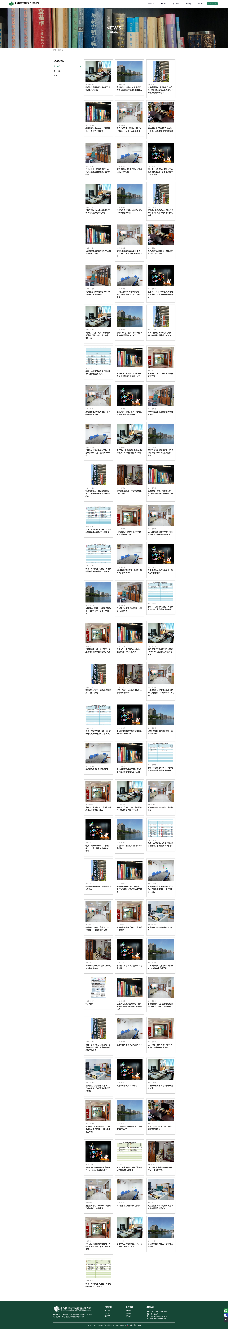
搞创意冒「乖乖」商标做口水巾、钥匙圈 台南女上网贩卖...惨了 (160, 493)
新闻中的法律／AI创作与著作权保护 (160, 808)
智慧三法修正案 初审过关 (127, 1086)
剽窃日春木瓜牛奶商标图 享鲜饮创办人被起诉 (98, 413)
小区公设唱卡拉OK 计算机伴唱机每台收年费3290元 (98, 808)
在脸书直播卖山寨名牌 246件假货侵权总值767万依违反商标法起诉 (160, 452)
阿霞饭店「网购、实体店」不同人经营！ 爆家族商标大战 (98, 928)
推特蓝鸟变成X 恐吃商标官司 (97, 769)
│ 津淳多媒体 (138, 1325)
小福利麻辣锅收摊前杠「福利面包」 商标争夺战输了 (98, 129)
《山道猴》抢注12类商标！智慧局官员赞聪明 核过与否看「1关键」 (161, 692)
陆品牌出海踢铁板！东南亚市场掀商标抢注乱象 (98, 88)
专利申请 (128, 1310)
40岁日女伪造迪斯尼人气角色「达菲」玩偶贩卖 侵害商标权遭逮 (160, 131)
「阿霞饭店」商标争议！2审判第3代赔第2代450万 (129, 533)
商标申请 (128, 1313)
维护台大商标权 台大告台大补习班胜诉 (129, 967)
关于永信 (151, 4)
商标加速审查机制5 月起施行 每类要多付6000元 (129, 571)
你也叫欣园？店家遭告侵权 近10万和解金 (160, 732)
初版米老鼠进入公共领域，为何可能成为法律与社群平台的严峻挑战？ (129, 1006)
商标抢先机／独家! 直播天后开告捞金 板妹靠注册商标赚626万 (129, 88)
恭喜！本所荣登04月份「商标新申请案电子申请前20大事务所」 (98, 570)
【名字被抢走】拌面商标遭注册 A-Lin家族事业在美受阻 (160, 967)
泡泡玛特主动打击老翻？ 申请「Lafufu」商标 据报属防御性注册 (129, 253)
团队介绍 (163, 4)
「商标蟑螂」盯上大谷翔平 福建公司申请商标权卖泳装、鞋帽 (98, 650)
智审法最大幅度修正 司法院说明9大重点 (98, 887)
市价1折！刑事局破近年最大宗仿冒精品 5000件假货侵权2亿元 (129, 451)
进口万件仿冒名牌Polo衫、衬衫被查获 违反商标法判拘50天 (160, 533)
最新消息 (188, 4)
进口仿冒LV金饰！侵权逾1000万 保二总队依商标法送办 (160, 1046)
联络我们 (201, 4)
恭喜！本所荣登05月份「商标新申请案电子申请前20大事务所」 (98, 530)
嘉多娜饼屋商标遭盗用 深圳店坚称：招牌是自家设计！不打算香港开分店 (160, 889)
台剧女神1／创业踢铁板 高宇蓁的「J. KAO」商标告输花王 (98, 1168)
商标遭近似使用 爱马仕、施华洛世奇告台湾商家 (98, 967)
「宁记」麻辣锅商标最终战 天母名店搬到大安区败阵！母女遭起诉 (98, 1246)
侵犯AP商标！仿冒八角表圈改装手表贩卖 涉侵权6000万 (129, 334)
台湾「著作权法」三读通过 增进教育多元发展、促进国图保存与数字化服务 (98, 1047)
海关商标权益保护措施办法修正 (129, 1206)
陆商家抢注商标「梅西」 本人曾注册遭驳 (129, 928)
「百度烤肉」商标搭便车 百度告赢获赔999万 (129, 1127)
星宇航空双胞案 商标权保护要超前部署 (160, 1087)
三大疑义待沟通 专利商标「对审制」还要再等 (129, 609)
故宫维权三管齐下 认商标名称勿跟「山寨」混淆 (98, 691)
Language (212, 4)
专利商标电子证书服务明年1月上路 (161, 928)
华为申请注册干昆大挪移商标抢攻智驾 (160, 413)
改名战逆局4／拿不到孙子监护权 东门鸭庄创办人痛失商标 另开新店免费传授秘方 (160, 90)
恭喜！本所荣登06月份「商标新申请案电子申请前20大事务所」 (160, 769)
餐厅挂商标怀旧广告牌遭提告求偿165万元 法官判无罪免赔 (160, 1005)
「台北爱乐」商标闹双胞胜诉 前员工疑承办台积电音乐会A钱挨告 (98, 172)
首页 (54, 50)
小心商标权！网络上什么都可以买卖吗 (160, 1245)
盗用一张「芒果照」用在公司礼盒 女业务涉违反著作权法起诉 (129, 374)
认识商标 (89, 1004)
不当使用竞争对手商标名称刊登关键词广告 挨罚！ (129, 732)
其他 (55, 76)
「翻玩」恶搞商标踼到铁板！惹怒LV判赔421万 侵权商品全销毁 (98, 452)
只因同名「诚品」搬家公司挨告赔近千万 (160, 374)
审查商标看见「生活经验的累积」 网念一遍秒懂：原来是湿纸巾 (98, 493)
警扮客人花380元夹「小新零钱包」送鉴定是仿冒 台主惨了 (129, 808)
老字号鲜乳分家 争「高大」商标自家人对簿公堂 (129, 170)
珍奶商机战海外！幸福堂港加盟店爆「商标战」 (129, 492)
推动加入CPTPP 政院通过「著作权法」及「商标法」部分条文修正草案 (98, 1129)
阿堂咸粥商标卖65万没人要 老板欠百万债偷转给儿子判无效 (129, 770)
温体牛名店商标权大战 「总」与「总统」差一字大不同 (129, 1245)
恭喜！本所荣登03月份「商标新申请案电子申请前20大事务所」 (160, 844)
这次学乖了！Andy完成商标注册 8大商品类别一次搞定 (98, 211)
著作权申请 (129, 1316)
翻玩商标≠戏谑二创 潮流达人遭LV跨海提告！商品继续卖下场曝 (129, 889)
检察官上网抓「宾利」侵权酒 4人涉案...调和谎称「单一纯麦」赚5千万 (98, 335)
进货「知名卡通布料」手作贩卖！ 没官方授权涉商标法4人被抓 (98, 848)
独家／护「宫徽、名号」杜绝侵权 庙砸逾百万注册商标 (129, 413)
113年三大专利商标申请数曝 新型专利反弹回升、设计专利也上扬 (129, 294)
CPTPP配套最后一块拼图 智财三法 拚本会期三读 (160, 1168)
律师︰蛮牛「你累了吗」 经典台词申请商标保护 (160, 1127)
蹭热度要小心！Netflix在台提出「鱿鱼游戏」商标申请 (98, 1207)
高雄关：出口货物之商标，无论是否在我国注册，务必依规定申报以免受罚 (160, 172)
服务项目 (176, 4)
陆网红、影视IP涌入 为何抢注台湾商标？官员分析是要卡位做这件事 (160, 212)
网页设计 (131, 1325)
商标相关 (57, 66)
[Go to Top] (226, 1319)
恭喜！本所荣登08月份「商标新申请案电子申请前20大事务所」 (98, 732)
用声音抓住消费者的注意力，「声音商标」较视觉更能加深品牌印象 (98, 1088)
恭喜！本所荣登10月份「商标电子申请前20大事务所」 (129, 1168)
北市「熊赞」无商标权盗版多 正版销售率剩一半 (129, 691)
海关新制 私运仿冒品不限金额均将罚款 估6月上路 (160, 252)
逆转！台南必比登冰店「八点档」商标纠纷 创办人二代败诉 (159, 334)
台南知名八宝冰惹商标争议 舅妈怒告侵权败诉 (160, 571)
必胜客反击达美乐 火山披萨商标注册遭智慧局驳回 (129, 211)
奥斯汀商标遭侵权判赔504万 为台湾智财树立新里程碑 (160, 1207)
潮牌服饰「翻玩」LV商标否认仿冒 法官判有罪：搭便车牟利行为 (98, 611)
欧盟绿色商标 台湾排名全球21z (129, 1045)
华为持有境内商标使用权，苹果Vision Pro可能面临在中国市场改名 (160, 652)
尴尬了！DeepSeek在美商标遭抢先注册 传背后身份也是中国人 (160, 294)
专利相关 (57, 71)
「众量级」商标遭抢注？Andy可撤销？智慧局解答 (98, 293)
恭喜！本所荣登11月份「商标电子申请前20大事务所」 (98, 372)
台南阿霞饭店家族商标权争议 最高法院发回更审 (98, 252)
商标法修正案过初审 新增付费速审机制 (129, 847)
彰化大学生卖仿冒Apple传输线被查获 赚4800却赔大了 (129, 650)
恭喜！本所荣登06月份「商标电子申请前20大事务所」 (98, 1285)
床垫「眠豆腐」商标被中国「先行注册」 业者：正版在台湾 (129, 129)
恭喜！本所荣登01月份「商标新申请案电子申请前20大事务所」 (160, 608)
